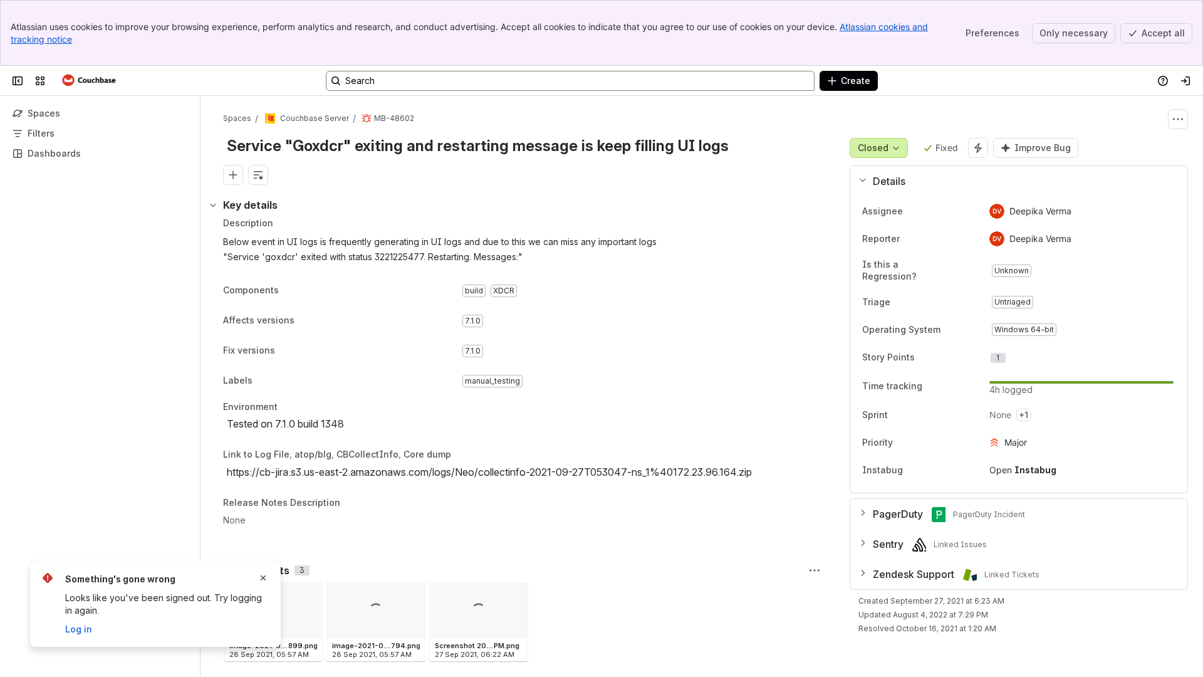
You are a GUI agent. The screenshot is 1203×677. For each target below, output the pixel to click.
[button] (1013, 181)
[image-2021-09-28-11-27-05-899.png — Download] (309, 596)
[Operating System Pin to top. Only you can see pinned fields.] (968, 330)
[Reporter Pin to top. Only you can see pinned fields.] (927, 239)
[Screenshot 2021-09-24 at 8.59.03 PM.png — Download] (514, 596)
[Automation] (978, 148)
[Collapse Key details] (213, 205)
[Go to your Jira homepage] (89, 81)
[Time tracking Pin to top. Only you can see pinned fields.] (932, 386)
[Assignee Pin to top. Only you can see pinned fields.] (930, 211)
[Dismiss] (263, 577)
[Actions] (1178, 119)
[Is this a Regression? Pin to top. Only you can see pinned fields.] (969, 271)
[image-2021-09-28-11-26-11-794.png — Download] (412, 596)
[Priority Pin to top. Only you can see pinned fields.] (920, 443)
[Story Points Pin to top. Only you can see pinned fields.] (942, 357)
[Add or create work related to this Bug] (233, 175)
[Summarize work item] (258, 175)
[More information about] (285, 407)
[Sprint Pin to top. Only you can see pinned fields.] (915, 415)
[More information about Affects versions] (307, 322)
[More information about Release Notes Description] (353, 503)
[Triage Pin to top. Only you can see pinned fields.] (918, 302)
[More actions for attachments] (814, 570)
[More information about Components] (291, 291)
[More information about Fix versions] (288, 352)
